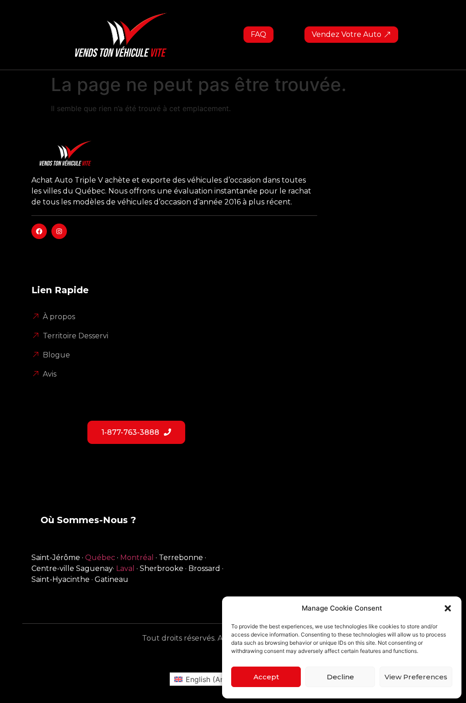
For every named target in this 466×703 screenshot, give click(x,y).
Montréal (137, 557)
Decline (340, 676)
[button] (447, 608)
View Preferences (416, 676)
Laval (125, 568)
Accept (266, 676)
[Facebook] (39, 231)
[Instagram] (59, 231)
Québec (100, 557)
